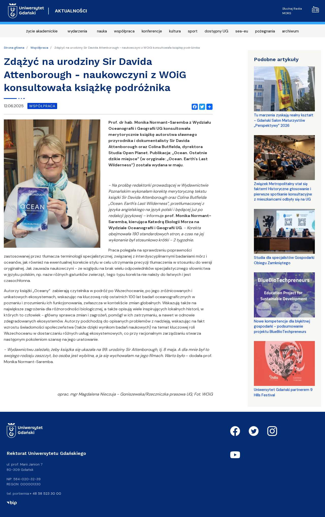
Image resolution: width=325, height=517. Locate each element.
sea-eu (241, 31)
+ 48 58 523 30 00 (45, 493)
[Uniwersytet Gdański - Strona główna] (26, 11)
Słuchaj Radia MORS (292, 11)
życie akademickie (42, 31)
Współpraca (39, 48)
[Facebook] (194, 106)
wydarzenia (77, 31)
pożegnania (265, 31)
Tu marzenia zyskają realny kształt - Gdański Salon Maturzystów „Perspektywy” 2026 (283, 120)
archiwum (290, 31)
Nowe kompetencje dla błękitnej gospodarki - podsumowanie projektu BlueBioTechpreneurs (282, 326)
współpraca (124, 31)
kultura (175, 31)
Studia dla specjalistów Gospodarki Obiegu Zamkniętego (284, 260)
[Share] (208, 106)
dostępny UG (216, 31)
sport (193, 31)
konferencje (152, 31)
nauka (102, 31)
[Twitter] (201, 106)
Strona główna (14, 48)
